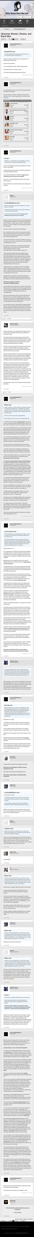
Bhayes (12, 195)
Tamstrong (12, 1200)
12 (15, 39)
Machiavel (12, 756)
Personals (12, 23)
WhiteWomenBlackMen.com (22, 1233)
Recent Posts (5, 25)
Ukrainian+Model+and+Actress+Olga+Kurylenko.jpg (21, 110)
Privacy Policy (5, 1228)
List (9, 318)
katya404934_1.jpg (14, 123)
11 (13, 39)
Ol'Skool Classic (14, 661)
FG (10, 868)
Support (27, 1226)
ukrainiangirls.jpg (13, 103)
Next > (24, 39)
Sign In (19, 17)
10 (11, 39)
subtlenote (12, 785)
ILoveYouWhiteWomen (15, 44)
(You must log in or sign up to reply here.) (24, 1219)
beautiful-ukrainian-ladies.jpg (16, 129)
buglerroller (13, 852)
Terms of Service (13, 1228)
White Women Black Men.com (17, 13)
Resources (18, 1226)
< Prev (2, 39)
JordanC (12, 950)
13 (17, 39)
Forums (20, 23)
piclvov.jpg (12, 136)
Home (4, 23)
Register (28, 17)
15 (21, 39)
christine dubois (14, 323)
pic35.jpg (12, 116)
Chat (23, 1226)
